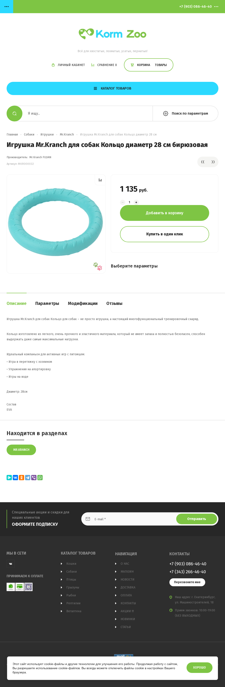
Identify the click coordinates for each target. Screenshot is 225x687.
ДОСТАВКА (128, 587)
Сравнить (100, 179)
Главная (12, 134)
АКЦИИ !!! (127, 611)
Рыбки (71, 595)
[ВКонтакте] (15, 477)
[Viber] (33, 477)
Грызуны (72, 587)
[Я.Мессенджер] (9, 477)
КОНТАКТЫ (128, 603)
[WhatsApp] (40, 477)
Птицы (71, 579)
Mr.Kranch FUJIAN (40, 157)
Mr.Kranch (67, 134)
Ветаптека (73, 611)
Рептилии (73, 603)
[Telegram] (27, 477)
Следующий (213, 162)
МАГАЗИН (127, 571)
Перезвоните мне (187, 582)
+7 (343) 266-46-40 (187, 571)
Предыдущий (202, 162)
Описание (17, 303)
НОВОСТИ (127, 579)
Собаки (29, 134)
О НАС (125, 564)
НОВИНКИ (128, 619)
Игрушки (47, 134)
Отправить (196, 519)
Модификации (83, 303)
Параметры (47, 303)
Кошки (71, 564)
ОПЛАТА (126, 595)
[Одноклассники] (21, 477)
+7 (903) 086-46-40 (195, 6)
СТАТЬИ (126, 627)
